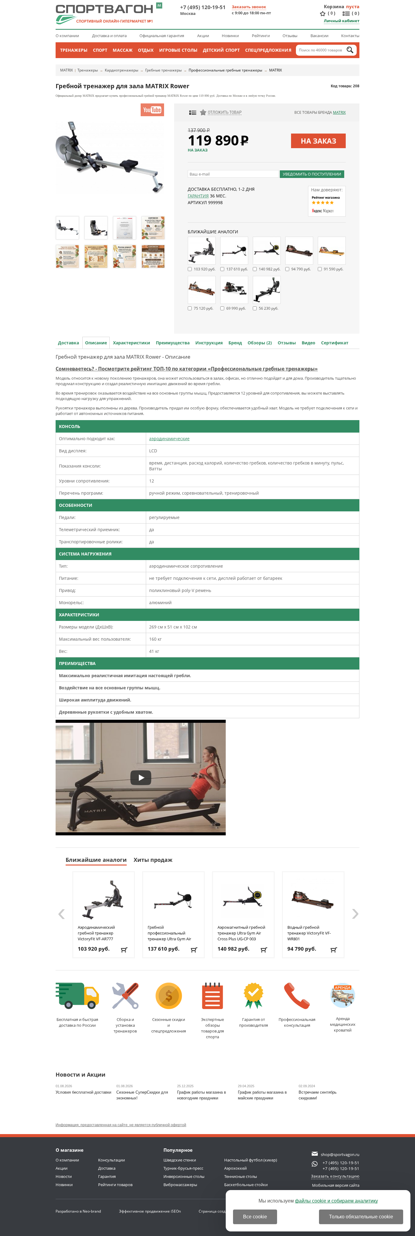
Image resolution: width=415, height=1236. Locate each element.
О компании (67, 35)
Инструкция (209, 343)
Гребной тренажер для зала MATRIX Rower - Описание (123, 356)
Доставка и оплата (109, 35)
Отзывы (290, 35)
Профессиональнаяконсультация (297, 1022)
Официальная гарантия (161, 35)
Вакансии (319, 35)
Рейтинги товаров (115, 1184)
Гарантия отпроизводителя (253, 1022)
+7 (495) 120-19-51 (203, 7)
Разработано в (78, 1211)
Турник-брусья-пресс (183, 1168)
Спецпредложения (268, 50)
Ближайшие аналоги (96, 859)
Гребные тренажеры (163, 70)
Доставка (68, 343)
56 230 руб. (268, 308)
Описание (96, 343)
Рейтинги (261, 35)
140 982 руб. (269, 269)
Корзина (334, 6)
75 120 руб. (203, 308)
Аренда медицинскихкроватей (342, 1024)
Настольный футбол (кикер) (250, 1160)
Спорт (100, 50)
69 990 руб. (236, 308)
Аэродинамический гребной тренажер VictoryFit (96, 933)
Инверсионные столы (183, 1176)
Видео (308, 343)
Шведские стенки (179, 1160)
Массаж (122, 50)
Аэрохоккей (235, 1168)
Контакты (350, 35)
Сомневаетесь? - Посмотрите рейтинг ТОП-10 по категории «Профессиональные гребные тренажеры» (187, 368)
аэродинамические (169, 438)
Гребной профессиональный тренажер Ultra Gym (169, 935)
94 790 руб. (301, 269)
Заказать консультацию (335, 1176)
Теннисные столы (240, 1176)
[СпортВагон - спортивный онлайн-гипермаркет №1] (104, 14)
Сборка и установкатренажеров (125, 1025)
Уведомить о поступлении (312, 174)
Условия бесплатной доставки (83, 1092)
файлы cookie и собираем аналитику (336, 1200)
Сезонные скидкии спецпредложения (168, 1025)
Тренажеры (73, 50)
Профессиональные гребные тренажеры (225, 70)
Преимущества (173, 343)
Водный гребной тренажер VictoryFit (309, 933)
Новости (64, 1176)
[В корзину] (125, 949)
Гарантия (198, 196)
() (331, 13)
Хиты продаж (153, 859)
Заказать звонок (249, 6)
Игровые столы (178, 50)
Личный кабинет (341, 20)
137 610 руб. (237, 269)
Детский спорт (221, 50)
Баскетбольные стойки (246, 1184)
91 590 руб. (333, 269)
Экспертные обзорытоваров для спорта (212, 1028)
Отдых (146, 50)
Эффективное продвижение (150, 1211)
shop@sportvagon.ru (340, 1154)
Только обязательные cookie (361, 1216)
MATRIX (66, 70)
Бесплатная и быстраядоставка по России (77, 1022)
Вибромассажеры (180, 1184)
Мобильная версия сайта (335, 1185)
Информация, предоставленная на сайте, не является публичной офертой (121, 1125)
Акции (203, 35)
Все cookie (255, 1216)
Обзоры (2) (260, 343)
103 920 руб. (204, 269)
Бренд (235, 343)
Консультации (111, 1160)
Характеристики (131, 343)
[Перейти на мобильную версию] (159, 5)
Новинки (230, 35)
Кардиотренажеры (121, 70)
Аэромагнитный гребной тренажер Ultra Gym (241, 933)
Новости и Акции (80, 1075)
